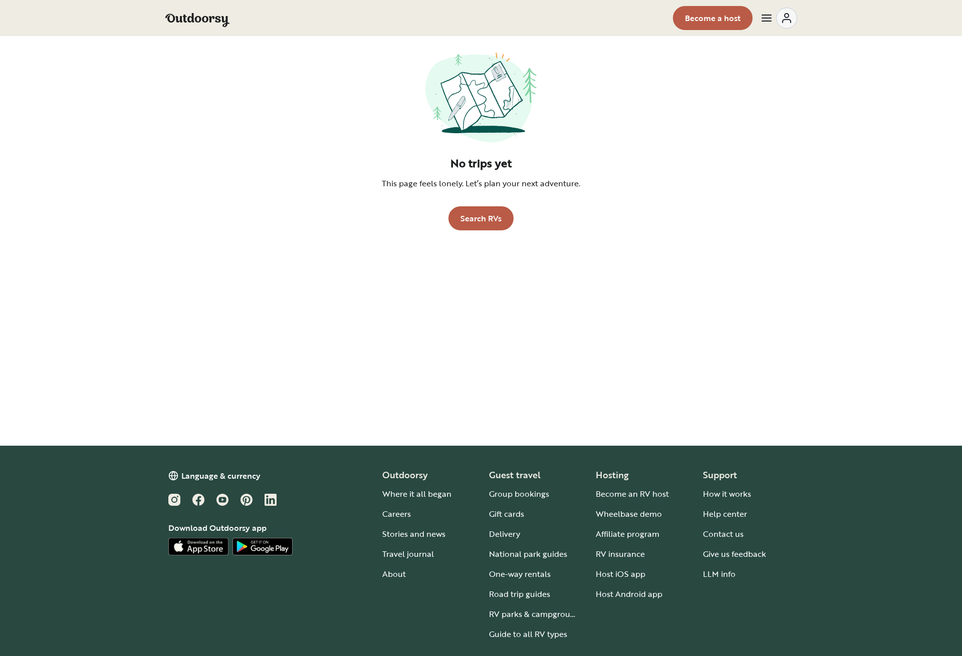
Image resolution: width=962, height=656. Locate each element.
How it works (727, 494)
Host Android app (629, 594)
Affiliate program (627, 534)
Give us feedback (734, 554)
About (394, 574)
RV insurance (620, 554)
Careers (396, 514)
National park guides (528, 554)
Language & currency (221, 476)
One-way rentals (520, 574)
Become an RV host (632, 494)
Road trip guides (519, 594)
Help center (725, 514)
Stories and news (413, 534)
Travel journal (408, 554)
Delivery (504, 534)
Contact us (723, 534)
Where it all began (416, 494)
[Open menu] (779, 18)
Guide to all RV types (528, 634)
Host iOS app (620, 574)
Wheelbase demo (629, 514)
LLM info (719, 574)
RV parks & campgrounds (536, 614)
